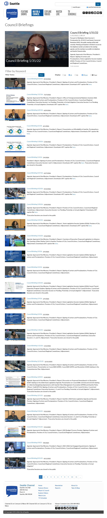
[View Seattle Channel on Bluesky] (67, 508)
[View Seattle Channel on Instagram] (62, 508)
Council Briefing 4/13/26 (35, 188)
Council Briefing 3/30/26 (35, 204)
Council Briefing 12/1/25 (35, 395)
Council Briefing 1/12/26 (35, 345)
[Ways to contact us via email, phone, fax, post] (76, 508)
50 (77, 75)
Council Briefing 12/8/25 (35, 377)
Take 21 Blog (75, 488)
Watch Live (59, 13)
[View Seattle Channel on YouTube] (70, 508)
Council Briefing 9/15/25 (35, 427)
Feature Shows (24, 13)
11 (76, 477)
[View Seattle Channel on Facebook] (56, 508)
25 (71, 75)
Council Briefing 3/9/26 (34, 251)
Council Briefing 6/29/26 (35, 110)
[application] (37, 49)
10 (65, 75)
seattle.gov (76, 7)
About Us (74, 485)
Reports (57, 488)
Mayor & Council (36, 13)
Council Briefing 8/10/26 (35, 79)
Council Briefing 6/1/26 (34, 126)
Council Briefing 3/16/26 (35, 236)
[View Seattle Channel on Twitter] (59, 508)
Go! (98, 4)
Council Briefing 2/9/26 (34, 298)
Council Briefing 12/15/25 (35, 361)
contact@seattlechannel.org (68, 506)
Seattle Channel (27, 485)
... (80, 477)
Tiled (95, 75)
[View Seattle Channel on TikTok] (65, 508)
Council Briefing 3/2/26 (34, 267)
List (86, 75)
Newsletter (59, 485)
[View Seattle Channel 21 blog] (73, 508)
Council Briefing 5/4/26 (34, 157)
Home (40, 485)
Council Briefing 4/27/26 (35, 173)
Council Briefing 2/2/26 (34, 314)
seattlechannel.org (94, 7)
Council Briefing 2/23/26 (35, 283)
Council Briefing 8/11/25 (35, 458)
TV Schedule (72, 13)
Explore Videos (47, 13)
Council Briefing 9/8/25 (34, 442)
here (90, 84)
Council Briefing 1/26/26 (35, 330)
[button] (37, 49)
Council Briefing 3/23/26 (35, 220)
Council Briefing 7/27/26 (35, 94)
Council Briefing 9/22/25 (35, 411)
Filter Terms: (10, 75)
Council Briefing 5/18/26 (35, 141)
